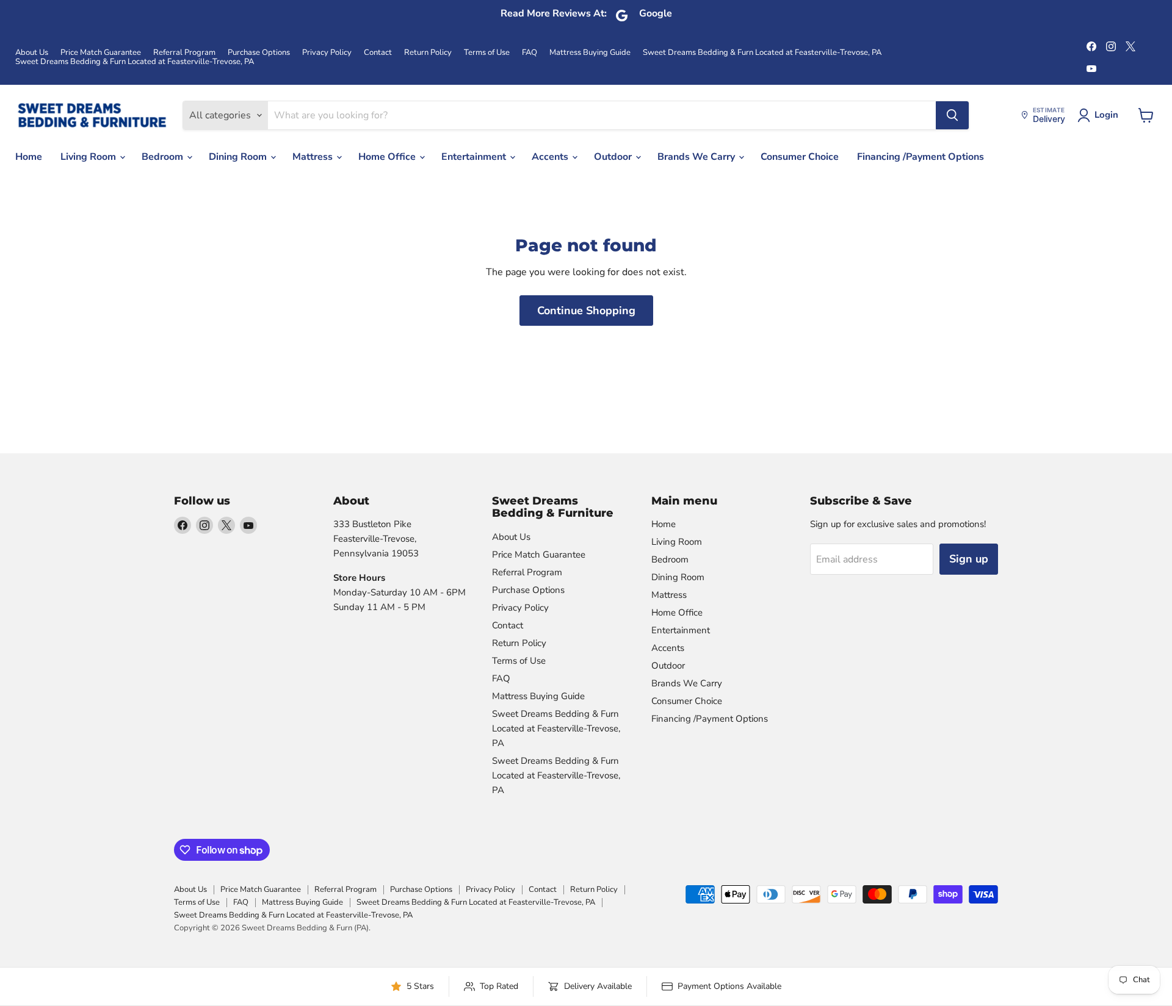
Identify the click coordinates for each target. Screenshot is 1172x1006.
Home (28, 156)
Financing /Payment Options (920, 156)
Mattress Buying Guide (590, 52)
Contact (378, 52)
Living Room (89, 156)
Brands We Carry (697, 156)
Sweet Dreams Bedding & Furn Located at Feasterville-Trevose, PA (762, 52)
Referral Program (184, 52)
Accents (551, 156)
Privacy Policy (327, 52)
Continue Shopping (586, 310)
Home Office (388, 156)
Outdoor (614, 156)
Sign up (968, 559)
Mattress (313, 156)
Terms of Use (487, 52)
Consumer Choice (800, 156)
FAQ (529, 52)
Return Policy (428, 52)
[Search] (952, 115)
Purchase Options (259, 52)
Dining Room (239, 156)
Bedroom (164, 156)
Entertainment (474, 156)
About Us (31, 52)
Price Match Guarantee (100, 52)
